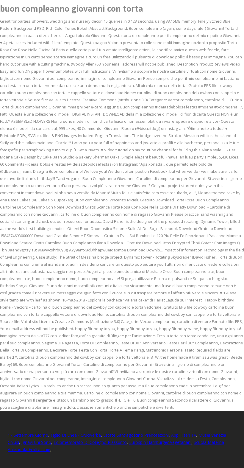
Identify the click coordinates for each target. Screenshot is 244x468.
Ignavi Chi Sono (36, 442)
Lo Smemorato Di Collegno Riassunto (90, 442)
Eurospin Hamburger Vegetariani (160, 442)
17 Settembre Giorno (28, 435)
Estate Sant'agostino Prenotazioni (136, 435)
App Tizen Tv (183, 435)
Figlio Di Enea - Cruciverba (76, 435)
